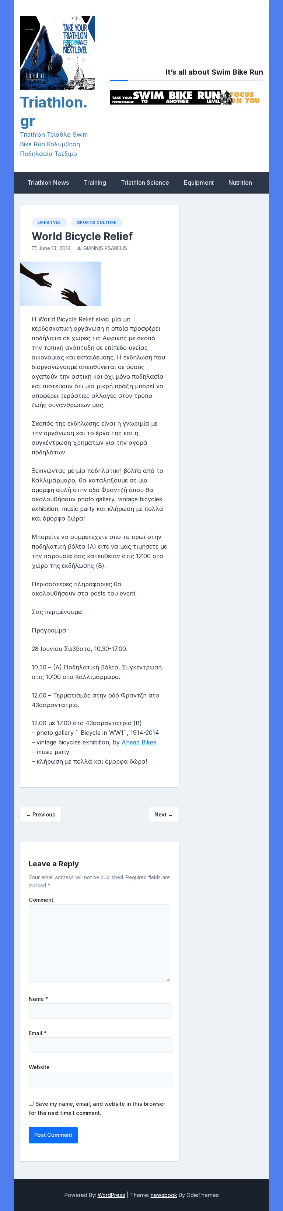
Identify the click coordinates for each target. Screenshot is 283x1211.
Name (38, 999)
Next (163, 814)
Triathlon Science (145, 182)
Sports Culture (97, 222)
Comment (41, 900)
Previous (40, 814)
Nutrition (240, 182)
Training (95, 182)
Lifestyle (49, 222)
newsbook (164, 1195)
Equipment (199, 182)
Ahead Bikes (139, 742)
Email (38, 1033)
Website (39, 1067)
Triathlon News (48, 182)
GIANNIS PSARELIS (105, 248)
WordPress (111, 1195)
